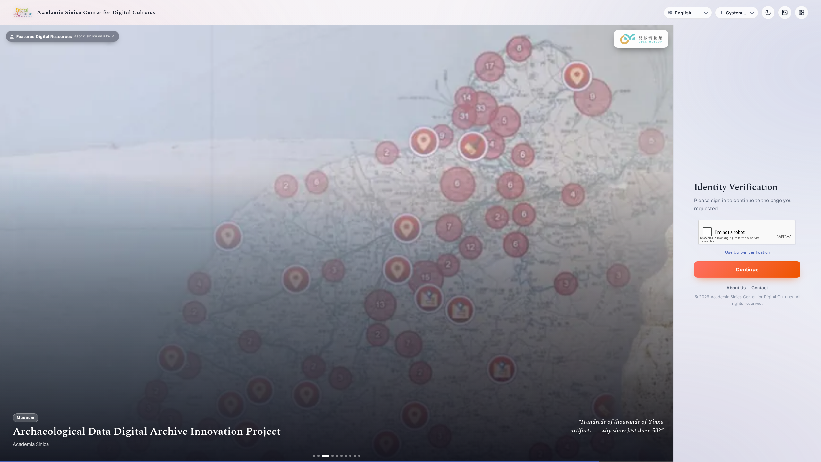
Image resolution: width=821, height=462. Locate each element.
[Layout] (801, 12)
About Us (736, 287)
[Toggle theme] (768, 12)
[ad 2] (321, 456)
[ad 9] (352, 456)
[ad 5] (334, 456)
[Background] (784, 12)
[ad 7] (343, 456)
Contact (759, 287)
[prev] (11, 243)
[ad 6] (339, 456)
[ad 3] (325, 456)
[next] (662, 243)
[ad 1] (316, 456)
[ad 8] (348, 456)
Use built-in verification (747, 252)
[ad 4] (330, 456)
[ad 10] (357, 456)
